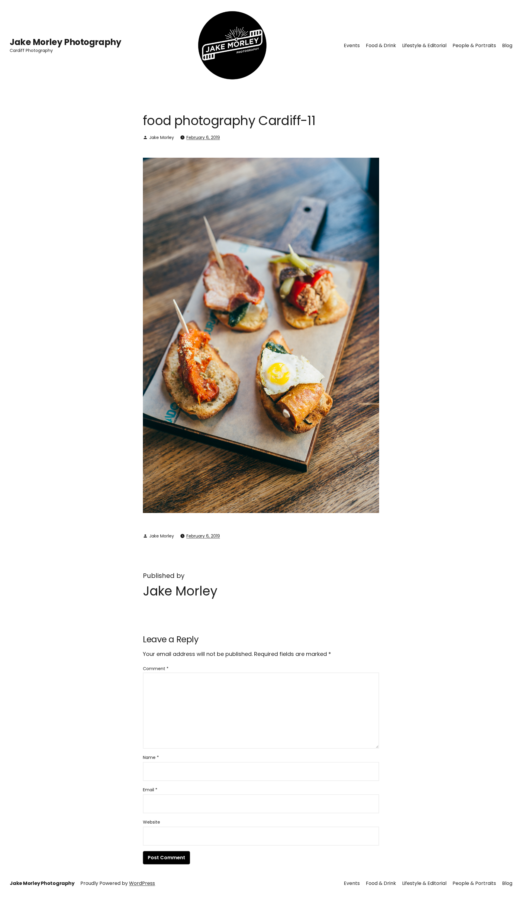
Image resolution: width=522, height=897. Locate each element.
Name (151, 757)
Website (151, 822)
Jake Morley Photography (65, 42)
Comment (156, 669)
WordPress (142, 883)
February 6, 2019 (203, 137)
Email (150, 790)
